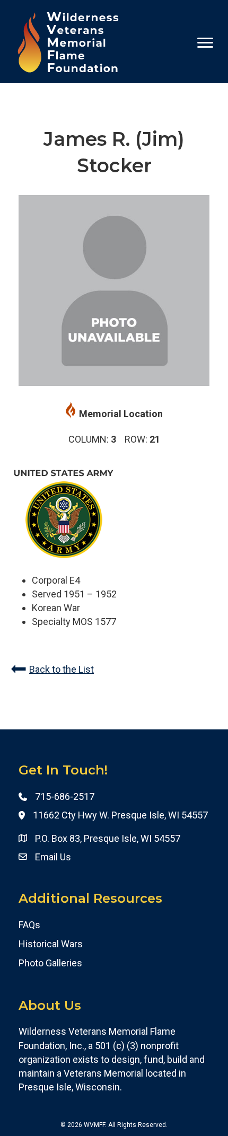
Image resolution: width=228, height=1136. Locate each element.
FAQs (29, 924)
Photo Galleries (50, 962)
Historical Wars (51, 943)
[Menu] (205, 43)
